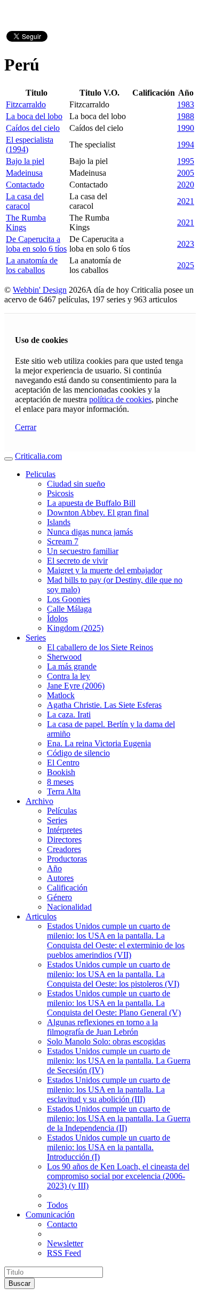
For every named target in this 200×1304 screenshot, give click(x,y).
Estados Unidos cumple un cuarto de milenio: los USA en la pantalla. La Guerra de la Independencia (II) (118, 1118)
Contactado (25, 184)
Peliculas (40, 474)
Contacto (62, 1224)
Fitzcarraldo (26, 104)
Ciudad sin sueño (76, 483)
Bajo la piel (25, 161)
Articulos (41, 916)
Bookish (61, 772)
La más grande (72, 666)
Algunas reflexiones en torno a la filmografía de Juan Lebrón (102, 1027)
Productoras (67, 858)
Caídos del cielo (33, 127)
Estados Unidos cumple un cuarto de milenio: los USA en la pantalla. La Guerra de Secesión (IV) (118, 1061)
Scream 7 (62, 541)
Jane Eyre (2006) (76, 685)
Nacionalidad (69, 906)
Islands (58, 522)
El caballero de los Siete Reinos (100, 647)
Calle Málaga (69, 608)
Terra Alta (64, 791)
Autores (60, 878)
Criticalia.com (38, 455)
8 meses (60, 781)
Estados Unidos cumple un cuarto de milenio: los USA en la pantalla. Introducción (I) (108, 1147)
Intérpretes (64, 829)
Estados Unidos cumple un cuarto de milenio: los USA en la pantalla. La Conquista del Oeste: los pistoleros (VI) (113, 974)
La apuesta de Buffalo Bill (91, 502)
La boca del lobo (34, 116)
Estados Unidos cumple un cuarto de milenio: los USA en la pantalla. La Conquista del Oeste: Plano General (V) (114, 1003)
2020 (185, 184)
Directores (64, 839)
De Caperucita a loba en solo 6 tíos (36, 244)
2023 (185, 243)
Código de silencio (78, 753)
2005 (185, 172)
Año (54, 868)
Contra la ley (68, 676)
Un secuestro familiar (82, 551)
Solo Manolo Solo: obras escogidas (106, 1041)
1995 (185, 161)
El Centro (63, 762)
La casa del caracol (25, 201)
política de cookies (120, 399)
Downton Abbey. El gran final (98, 512)
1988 (185, 116)
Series (36, 637)
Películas (62, 810)
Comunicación (50, 1214)
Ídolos (57, 618)
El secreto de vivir (77, 560)
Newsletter (65, 1243)
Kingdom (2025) (75, 628)
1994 (185, 144)
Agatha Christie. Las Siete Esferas (104, 704)
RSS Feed (64, 1253)
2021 (185, 201)
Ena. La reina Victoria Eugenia (99, 743)
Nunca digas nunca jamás (90, 531)
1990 (185, 127)
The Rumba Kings (26, 222)
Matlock (61, 695)
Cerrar (25, 427)
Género (59, 897)
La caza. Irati (69, 714)
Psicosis (60, 493)
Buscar (19, 1283)
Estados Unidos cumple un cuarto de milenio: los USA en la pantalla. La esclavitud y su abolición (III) (108, 1089)
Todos (57, 1204)
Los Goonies (68, 599)
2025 (185, 265)
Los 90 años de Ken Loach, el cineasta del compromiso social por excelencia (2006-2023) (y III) (118, 1176)
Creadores (64, 849)
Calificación (67, 887)
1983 (185, 104)
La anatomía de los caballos (32, 265)
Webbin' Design (40, 289)
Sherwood (64, 656)
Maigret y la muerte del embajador (104, 570)
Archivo (39, 801)
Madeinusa (24, 172)
